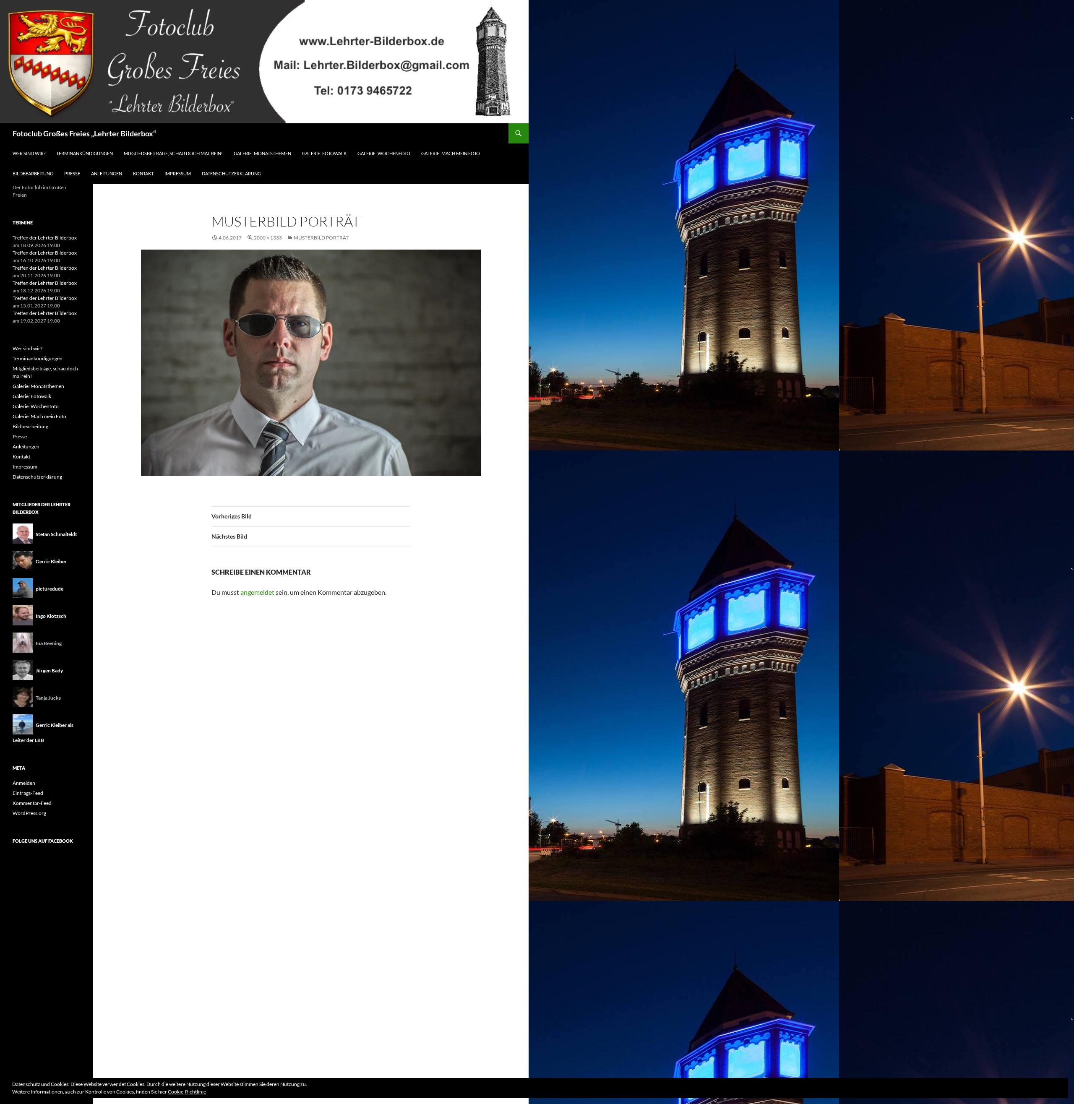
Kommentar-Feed (32, 803)
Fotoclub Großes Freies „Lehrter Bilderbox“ (84, 133)
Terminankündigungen (84, 153)
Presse (72, 173)
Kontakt (143, 173)
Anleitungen (106, 173)
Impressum (177, 173)
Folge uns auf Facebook (43, 841)
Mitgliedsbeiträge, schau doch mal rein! (173, 153)
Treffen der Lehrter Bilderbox (45, 237)
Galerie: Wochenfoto (383, 153)
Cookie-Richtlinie (187, 1091)
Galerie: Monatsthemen (262, 153)
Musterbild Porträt (321, 237)
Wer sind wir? (29, 153)
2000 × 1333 (268, 237)
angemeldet (257, 592)
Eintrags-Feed (28, 793)
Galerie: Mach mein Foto (450, 153)
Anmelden (24, 783)
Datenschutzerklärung (231, 173)
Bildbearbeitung (33, 173)
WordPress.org (29, 813)
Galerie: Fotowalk (324, 153)
